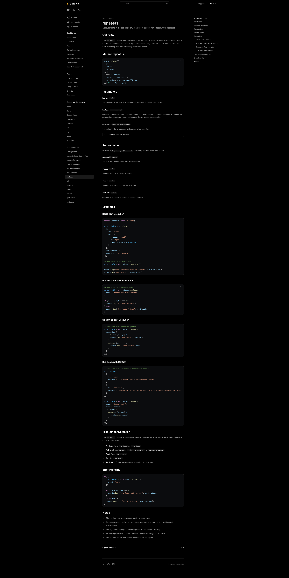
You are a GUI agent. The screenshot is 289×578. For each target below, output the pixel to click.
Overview (198, 22)
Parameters (198, 29)
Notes (196, 61)
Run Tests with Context (204, 51)
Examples (198, 36)
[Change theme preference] (220, 3)
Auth (80, 10)
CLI (74, 10)
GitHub (74, 18)
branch (105, 98)
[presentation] (143, 396)
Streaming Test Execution (205, 47)
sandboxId (106, 157)
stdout (105, 169)
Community (75, 22)
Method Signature (201, 25)
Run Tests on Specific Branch (207, 43)
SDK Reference (108, 18)
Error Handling (199, 58)
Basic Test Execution (203, 40)
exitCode (106, 193)
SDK (68, 10)
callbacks (106, 124)
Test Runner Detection (203, 54)
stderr (105, 181)
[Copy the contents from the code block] (180, 61)
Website (74, 27)
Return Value (199, 33)
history (105, 110)
